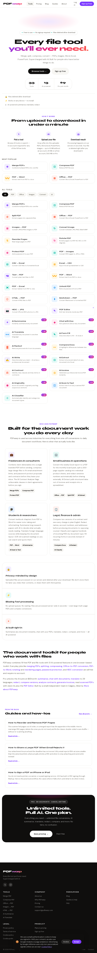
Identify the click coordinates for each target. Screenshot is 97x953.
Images (31, 194)
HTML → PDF (8, 910)
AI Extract (81, 495)
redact (16, 682)
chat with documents (59, 678)
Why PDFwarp (40, 900)
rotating (16, 669)
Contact (91, 949)
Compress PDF (28, 491)
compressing (56, 666)
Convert (43, 194)
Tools (30, 4)
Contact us (39, 907)
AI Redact (72, 545)
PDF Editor (29, 686)
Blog (47, 4)
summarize (43, 678)
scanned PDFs (87, 682)
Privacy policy (8, 928)
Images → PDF (8, 907)
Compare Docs (60, 545)
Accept (76, 942)
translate (75, 678)
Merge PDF (7, 896)
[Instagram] (11, 885)
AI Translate (7, 917)
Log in (75, 3)
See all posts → (85, 714)
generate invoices (65, 682)
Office (21, 194)
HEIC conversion (75, 669)
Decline (66, 942)
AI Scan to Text (15, 550)
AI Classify (58, 550)
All (5, 194)
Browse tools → (39, 71)
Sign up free (87, 4)
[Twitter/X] (5, 885)
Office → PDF (59, 495)
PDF (12, 194)
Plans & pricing (40, 928)
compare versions (29, 682)
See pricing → (41, 834)
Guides (55, 4)
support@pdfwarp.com (44, 910)
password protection (52, 669)
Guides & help (71, 900)
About (64, 4)
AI (52, 194)
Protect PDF (14, 495)
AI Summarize (28, 545)
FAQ (67, 903)
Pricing (39, 4)
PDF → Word (14, 545)
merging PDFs (33, 666)
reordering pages (33, 669)
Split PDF (71, 495)
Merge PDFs (14, 491)
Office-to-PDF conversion (75, 666)
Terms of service (9, 931)
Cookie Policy (46, 947)
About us (38, 896)
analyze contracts (47, 682)
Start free (60, 834)
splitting (45, 666)
